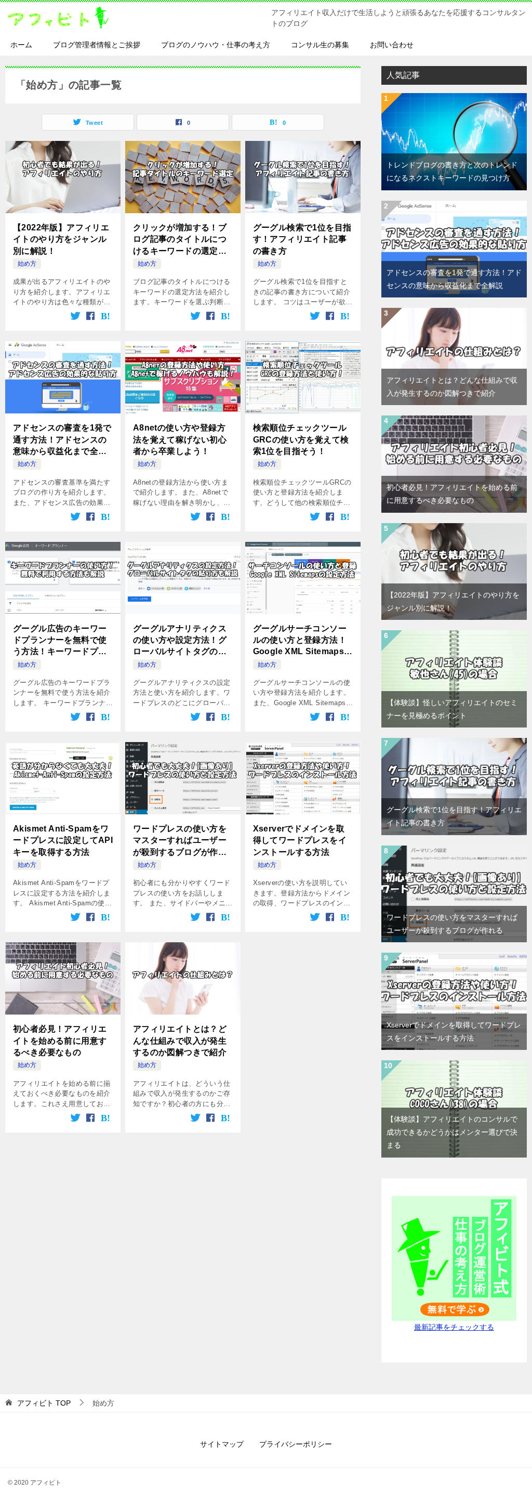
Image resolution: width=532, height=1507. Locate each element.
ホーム (21, 45)
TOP (44, 1403)
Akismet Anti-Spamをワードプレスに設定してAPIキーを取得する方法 (63, 840)
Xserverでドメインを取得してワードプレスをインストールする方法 (300, 840)
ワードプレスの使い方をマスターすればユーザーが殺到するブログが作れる (180, 841)
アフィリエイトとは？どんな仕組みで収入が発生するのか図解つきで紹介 (180, 1040)
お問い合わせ (392, 45)
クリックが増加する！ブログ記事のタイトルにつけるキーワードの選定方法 (180, 240)
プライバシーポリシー (295, 1444)
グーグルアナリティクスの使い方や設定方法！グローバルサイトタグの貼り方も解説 (180, 641)
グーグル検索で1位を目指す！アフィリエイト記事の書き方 (302, 239)
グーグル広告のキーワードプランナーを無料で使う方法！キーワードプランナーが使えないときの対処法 (60, 641)
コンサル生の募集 (320, 45)
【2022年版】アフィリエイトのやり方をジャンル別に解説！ (61, 239)
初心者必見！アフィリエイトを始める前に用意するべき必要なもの (60, 1040)
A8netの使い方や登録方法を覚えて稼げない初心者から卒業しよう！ (180, 439)
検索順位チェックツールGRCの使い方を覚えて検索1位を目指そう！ (301, 439)
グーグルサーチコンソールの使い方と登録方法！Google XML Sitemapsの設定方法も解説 (303, 641)
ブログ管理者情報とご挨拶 (96, 45)
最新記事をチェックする (454, 1327)
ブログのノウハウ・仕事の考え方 (215, 45)
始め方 (27, 263)
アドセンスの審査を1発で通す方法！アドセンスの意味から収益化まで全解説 (62, 440)
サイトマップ (222, 1444)
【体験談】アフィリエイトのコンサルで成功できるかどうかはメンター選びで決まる (452, 1132)
